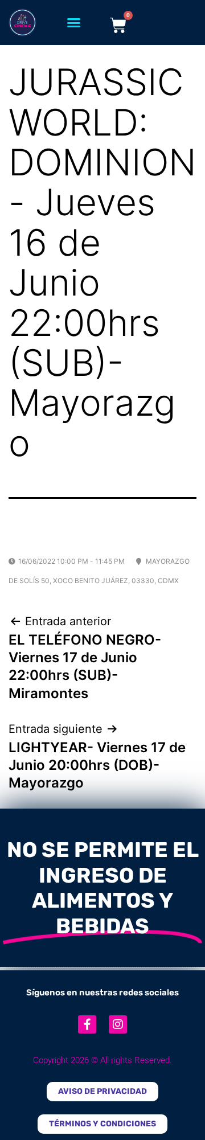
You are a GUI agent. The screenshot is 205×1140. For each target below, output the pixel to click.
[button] (74, 23)
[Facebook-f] (87, 1024)
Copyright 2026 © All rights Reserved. (102, 1060)
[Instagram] (118, 1024)
